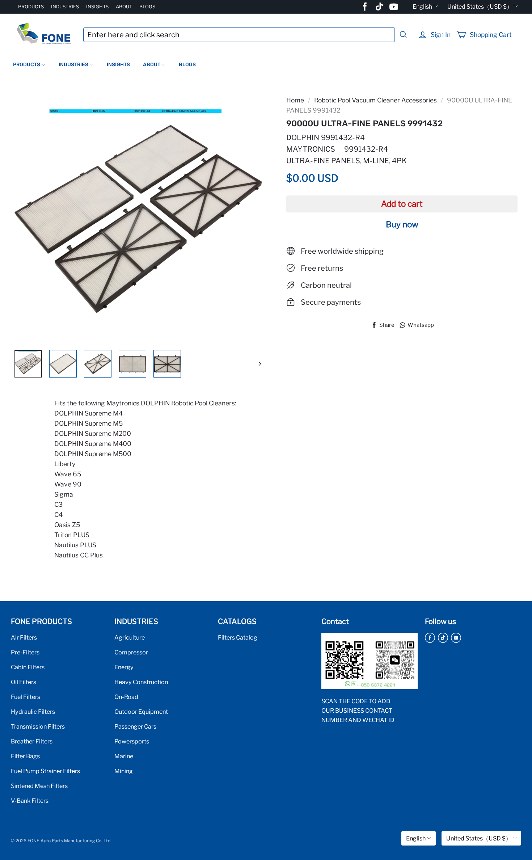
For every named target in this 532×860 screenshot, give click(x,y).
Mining (123, 771)
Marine (123, 756)
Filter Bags (25, 756)
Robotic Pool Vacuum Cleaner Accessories (375, 100)
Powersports (131, 741)
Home (295, 100)
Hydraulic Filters (33, 711)
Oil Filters (23, 682)
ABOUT (124, 6)
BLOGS (147, 6)
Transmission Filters (38, 726)
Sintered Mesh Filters (39, 785)
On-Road (126, 696)
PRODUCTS (31, 6)
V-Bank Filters (29, 800)
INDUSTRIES (65, 6)
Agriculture (129, 637)
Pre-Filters (25, 652)
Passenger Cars (135, 726)
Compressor (131, 652)
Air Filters (24, 637)
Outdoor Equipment (141, 711)
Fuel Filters (25, 696)
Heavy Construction (141, 682)
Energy (124, 667)
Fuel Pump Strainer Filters (45, 771)
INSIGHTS (97, 6)
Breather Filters (31, 741)
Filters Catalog (237, 637)
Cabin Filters (28, 667)
